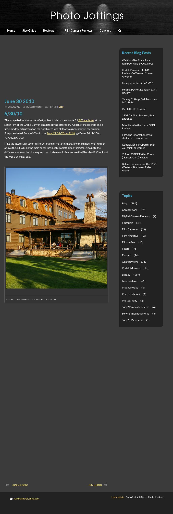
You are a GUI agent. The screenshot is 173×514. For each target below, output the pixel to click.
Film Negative (130, 235)
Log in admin (118, 497)
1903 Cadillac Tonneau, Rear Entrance (138, 117)
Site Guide (29, 30)
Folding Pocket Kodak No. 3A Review (139, 91)
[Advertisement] (56, 70)
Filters (125, 248)
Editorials (127, 222)
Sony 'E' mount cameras (135, 313)
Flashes (126, 255)
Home (11, 30)
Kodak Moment (131, 268)
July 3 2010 (95, 484)
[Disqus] (56, 350)
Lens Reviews (129, 281)
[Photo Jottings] (86, 13)
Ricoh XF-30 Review (133, 108)
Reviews (48, 30)
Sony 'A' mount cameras (135, 306)
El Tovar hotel (86, 120)
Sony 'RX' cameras (132, 319)
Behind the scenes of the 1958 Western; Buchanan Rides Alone (139, 167)
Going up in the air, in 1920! (137, 82)
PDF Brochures (131, 294)
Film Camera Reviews (78, 30)
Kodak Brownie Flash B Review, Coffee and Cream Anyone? (137, 73)
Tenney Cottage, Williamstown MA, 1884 (139, 100)
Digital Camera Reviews (136, 216)
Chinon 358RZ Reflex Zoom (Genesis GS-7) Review (138, 156)
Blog (61, 106)
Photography (129, 300)
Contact (105, 30)
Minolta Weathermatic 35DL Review (138, 126)
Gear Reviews (130, 261)
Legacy (126, 274)
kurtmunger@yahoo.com (26, 498)
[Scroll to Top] (160, 484)
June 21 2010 (20, 484)
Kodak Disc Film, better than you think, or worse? (138, 146)
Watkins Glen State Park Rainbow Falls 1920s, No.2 (137, 62)
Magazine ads (130, 287)
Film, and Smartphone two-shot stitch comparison (137, 136)
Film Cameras (130, 229)
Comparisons (129, 209)
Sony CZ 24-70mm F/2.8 (61, 133)
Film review (128, 242)
